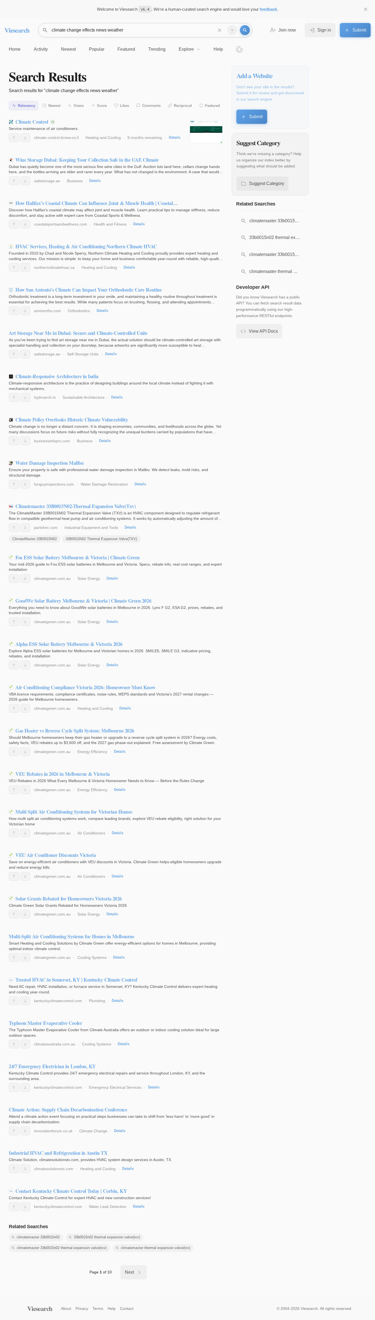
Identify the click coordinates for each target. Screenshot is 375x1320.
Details (174, 137)
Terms (98, 1308)
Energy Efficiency (92, 751)
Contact (126, 1308)
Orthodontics (79, 311)
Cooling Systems (92, 957)
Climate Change (93, 1131)
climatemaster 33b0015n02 (38, 1237)
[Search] (245, 30)
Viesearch (16, 30)
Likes (124, 106)
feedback (268, 9)
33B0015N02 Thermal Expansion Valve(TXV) (101, 539)
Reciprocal (183, 106)
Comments (151, 106)
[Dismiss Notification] (366, 9)
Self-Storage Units (83, 354)
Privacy (81, 1308)
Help (112, 1308)
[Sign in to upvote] (14, 137)
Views (79, 106)
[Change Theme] (239, 49)
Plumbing (97, 1001)
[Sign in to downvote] (25, 137)
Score (102, 106)
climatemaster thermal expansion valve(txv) (155, 1248)
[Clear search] (220, 30)
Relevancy (26, 106)
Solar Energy (88, 578)
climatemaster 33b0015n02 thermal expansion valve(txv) (62, 1248)
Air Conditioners (91, 833)
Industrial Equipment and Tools (91, 527)
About (66, 1308)
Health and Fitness (110, 224)
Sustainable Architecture (84, 397)
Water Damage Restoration (104, 484)
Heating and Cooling (103, 137)
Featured (212, 106)
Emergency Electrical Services (115, 1087)
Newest (54, 106)
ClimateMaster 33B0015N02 (34, 539)
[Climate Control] (206, 131)
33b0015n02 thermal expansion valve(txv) (107, 1237)
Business (75, 181)
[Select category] (232, 30)
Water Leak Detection (107, 1206)
